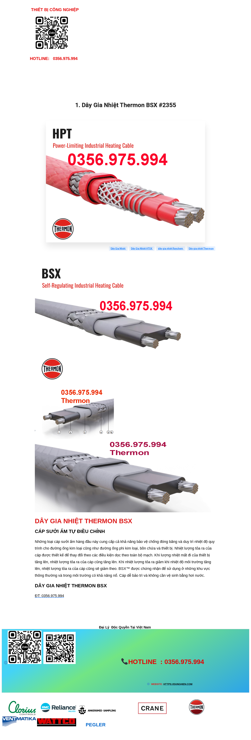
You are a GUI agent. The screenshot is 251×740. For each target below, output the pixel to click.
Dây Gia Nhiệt (118, 248)
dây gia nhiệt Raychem (171, 248)
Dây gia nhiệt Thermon (201, 248)
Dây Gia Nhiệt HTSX (142, 248)
